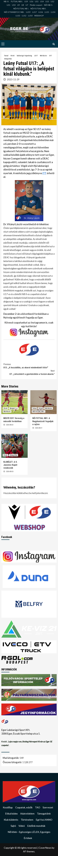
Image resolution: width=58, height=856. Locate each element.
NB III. (6, 1)
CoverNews (45, 847)
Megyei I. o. (14, 408)
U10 (14, 5)
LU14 (53, 12)
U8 (22, 5)
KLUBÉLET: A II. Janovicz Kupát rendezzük (10, 465)
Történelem (27, 819)
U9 (18, 5)
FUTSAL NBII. (17, 1)
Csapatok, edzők (24, 807)
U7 (27, 5)
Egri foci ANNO (44, 819)
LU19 (28, 12)
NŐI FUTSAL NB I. (21, 8)
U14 (42, 1)
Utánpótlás (8, 59)
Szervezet (48, 807)
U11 (8, 5)
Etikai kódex (11, 813)
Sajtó (13, 825)
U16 (31, 1)
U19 (26, 1)
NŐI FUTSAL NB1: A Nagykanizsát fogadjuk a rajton (42, 421)
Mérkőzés (43, 56)
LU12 (24, 15)
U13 (47, 1)
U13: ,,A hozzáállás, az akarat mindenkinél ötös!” (25, 366)
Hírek (12, 56)
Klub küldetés (11, 819)
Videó (21, 825)
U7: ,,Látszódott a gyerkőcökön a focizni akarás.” (32, 372)
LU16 (40, 12)
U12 (52, 1)
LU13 (18, 15)
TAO (37, 807)
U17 (50, 56)
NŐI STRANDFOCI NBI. (14, 12)
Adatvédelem (27, 813)
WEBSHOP (39, 15)
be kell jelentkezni (38, 493)
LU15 (47, 12)
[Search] (53, 44)
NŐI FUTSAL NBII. (38, 8)
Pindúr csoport (36, 5)
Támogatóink (44, 813)
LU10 (30, 15)
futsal (6, 56)
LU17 (34, 12)
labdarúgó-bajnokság (24, 56)
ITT (44, 173)
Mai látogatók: (11, 757)
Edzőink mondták (36, 825)
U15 (36, 1)
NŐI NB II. (48, 5)
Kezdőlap (8, 807)
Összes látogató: (12, 762)
